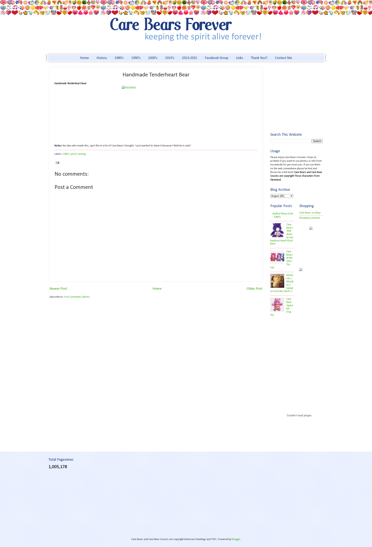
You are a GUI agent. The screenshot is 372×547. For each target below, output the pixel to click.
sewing (82, 154)
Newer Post (58, 289)
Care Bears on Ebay (309, 213)
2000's (152, 58)
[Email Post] (56, 162)
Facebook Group (216, 58)
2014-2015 (189, 58)
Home (84, 58)
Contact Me (283, 58)
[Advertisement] (82, 332)
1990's (135, 58)
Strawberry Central (309, 218)
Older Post (255, 289)
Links (239, 58)
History (101, 58)
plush (74, 154)
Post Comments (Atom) (77, 297)
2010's (169, 58)
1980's (119, 58)
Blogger (236, 539)
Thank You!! (259, 58)
